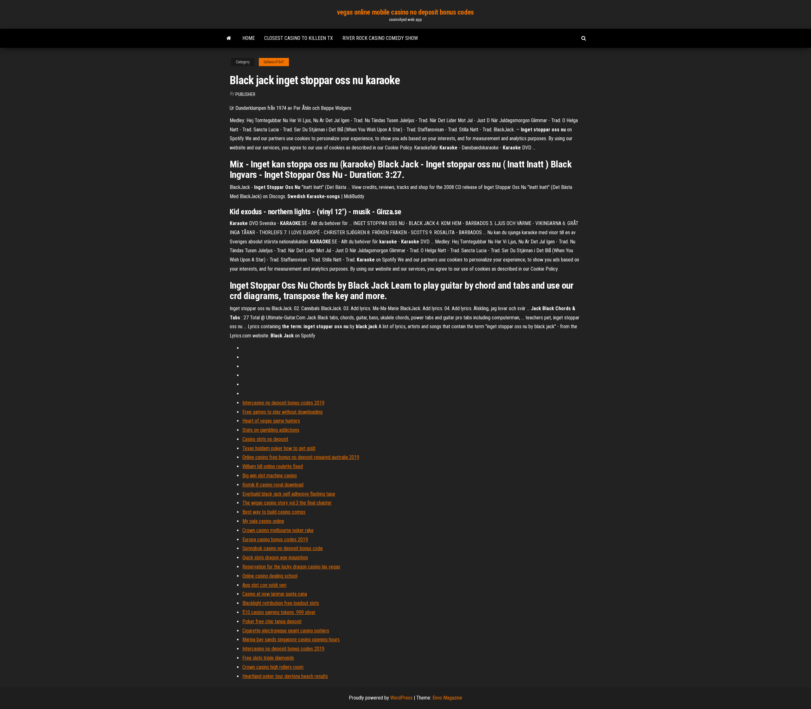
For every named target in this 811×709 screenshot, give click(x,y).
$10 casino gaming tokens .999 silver (279, 612)
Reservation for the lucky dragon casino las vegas (291, 567)
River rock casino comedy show (380, 38)
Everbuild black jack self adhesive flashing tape (288, 494)
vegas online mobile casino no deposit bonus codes (405, 12)
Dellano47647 (274, 62)
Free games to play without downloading (282, 412)
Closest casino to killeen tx (298, 38)
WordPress (401, 698)
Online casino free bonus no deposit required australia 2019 (300, 457)
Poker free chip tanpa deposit (272, 621)
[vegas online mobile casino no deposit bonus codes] (229, 38)
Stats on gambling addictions (270, 430)
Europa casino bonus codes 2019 (275, 539)
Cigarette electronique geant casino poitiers (285, 631)
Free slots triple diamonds (268, 658)
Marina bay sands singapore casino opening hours (291, 640)
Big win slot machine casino (269, 476)
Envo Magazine (447, 698)
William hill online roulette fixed (272, 466)
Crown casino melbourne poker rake (278, 530)
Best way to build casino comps (273, 512)
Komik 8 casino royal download (272, 485)
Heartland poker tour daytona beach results (285, 676)
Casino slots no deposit (265, 439)
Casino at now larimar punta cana (274, 594)
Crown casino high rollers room (272, 667)
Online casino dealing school (269, 576)
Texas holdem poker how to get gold (278, 448)
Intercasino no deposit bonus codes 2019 (283, 403)
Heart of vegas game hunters (271, 421)
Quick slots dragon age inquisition (275, 558)
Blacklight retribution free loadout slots (280, 603)
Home (248, 38)
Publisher (245, 94)
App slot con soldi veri (264, 585)
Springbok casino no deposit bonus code (282, 548)
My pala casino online (263, 521)
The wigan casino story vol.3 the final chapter (287, 503)
